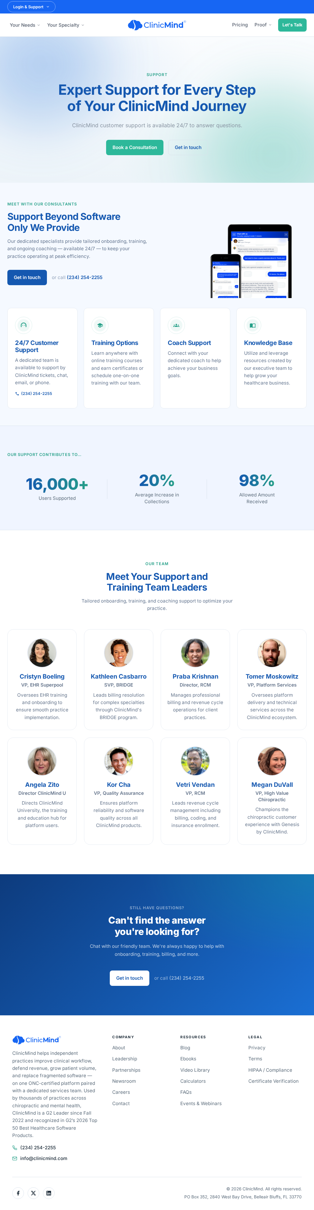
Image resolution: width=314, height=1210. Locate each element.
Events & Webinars (201, 1103)
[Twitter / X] (33, 1193)
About (118, 1048)
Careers (121, 1092)
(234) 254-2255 (84, 277)
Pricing (240, 25)
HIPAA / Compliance (270, 1070)
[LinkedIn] (49, 1193)
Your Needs (22, 25)
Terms (255, 1059)
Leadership (124, 1059)
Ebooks (188, 1059)
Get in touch (188, 147)
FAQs (186, 1092)
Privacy (257, 1048)
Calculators (193, 1081)
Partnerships (126, 1070)
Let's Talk (292, 24)
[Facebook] (18, 1193)
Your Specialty (63, 25)
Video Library (195, 1070)
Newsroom (124, 1081)
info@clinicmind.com (43, 1158)
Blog (185, 1048)
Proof (261, 25)
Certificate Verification (273, 1081)
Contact (121, 1103)
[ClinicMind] (157, 25)
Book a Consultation (135, 147)
